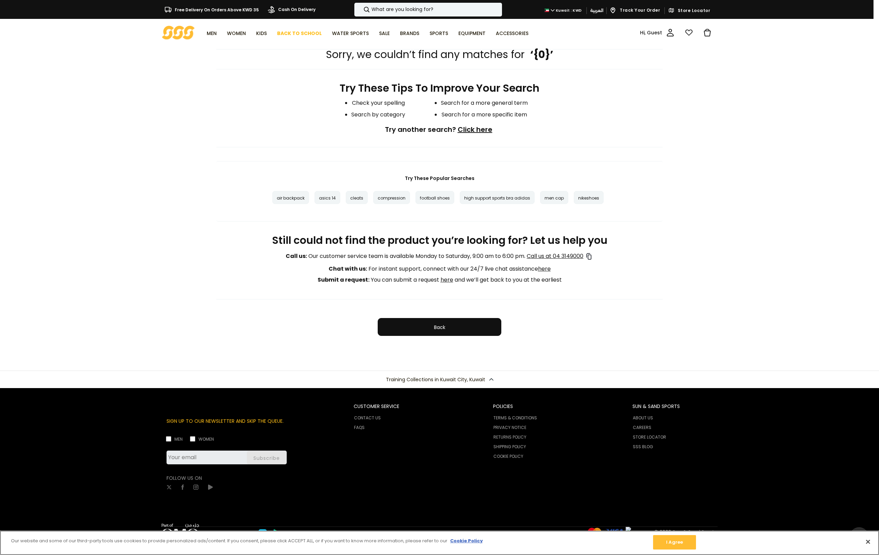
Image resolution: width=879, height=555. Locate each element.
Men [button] (212, 33)
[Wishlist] (688, 32)
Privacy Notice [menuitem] (509, 427)
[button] (439, 379)
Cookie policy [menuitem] (508, 456)
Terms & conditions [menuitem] (515, 418)
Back (439, 327)
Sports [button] (439, 33)
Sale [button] (384, 33)
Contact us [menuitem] (367, 418)
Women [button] (236, 33)
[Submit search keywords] (360, 9)
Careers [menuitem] (642, 427)
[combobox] (428, 9)
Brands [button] (409, 33)
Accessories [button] (512, 33)
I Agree (674, 542)
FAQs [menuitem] (359, 427)
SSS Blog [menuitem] (643, 447)
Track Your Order (639, 10)
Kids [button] (261, 33)
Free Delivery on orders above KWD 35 (216, 9)
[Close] (868, 541)
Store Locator (693, 10)
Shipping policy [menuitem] (509, 447)
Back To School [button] (299, 33)
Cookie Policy (466, 540)
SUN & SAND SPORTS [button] (656, 406)
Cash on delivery (296, 9)
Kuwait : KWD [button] (568, 10)
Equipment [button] (472, 33)
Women (206, 439)
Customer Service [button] (376, 406)
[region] (439, 543)
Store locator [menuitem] (649, 437)
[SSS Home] (178, 32)
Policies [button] (503, 406)
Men (178, 439)
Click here (475, 129)
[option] (290, 197)
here (544, 269)
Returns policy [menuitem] (509, 437)
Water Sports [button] (350, 33)
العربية (596, 10)
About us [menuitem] (643, 418)
